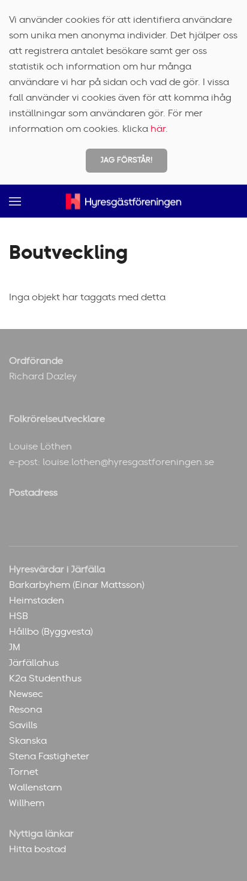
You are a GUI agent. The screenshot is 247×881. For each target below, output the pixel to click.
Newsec (26, 694)
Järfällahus (34, 663)
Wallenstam (35, 787)
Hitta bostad (37, 849)
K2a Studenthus (45, 678)
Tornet (23, 772)
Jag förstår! (126, 160)
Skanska (28, 741)
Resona (25, 709)
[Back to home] (123, 201)
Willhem (26, 803)
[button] (15, 201)
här (157, 129)
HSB (18, 616)
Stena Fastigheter (49, 756)
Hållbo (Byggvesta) (51, 631)
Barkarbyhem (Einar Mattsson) (76, 585)
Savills (23, 725)
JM (14, 647)
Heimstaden (36, 600)
